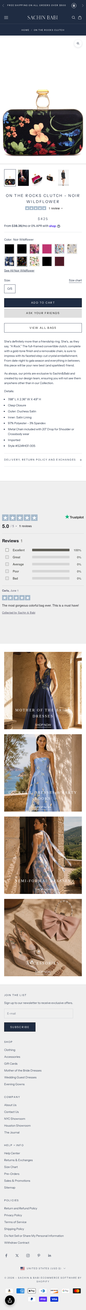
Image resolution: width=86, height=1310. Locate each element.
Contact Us (11, 1112)
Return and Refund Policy (20, 1208)
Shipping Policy (14, 1229)
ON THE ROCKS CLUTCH (49, 30)
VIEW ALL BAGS (42, 327)
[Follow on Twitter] (17, 1255)
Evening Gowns (14, 1084)
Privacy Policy (13, 1215)
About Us (10, 1105)
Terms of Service (15, 1222)
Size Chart (11, 1167)
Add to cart (43, 302)
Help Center (12, 1153)
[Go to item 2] (23, 177)
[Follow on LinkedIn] (50, 1255)
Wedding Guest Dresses (20, 1077)
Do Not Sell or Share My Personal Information (34, 1236)
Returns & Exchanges (18, 1160)
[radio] (9, 288)
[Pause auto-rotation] (73, 5)
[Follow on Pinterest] (39, 1255)
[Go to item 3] (37, 177)
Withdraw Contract (16, 1242)
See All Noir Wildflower (19, 270)
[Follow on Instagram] (28, 1255)
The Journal (11, 1132)
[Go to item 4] (50, 177)
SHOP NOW (43, 725)
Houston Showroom (17, 1125)
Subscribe (19, 1027)
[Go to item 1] (10, 177)
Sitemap (9, 1187)
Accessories (12, 1057)
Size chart (75, 280)
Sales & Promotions (17, 1181)
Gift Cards (11, 1063)
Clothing (9, 1050)
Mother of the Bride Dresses (23, 1070)
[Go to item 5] (63, 177)
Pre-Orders (11, 1174)
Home (25, 30)
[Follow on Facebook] (6, 1255)
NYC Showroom (14, 1119)
